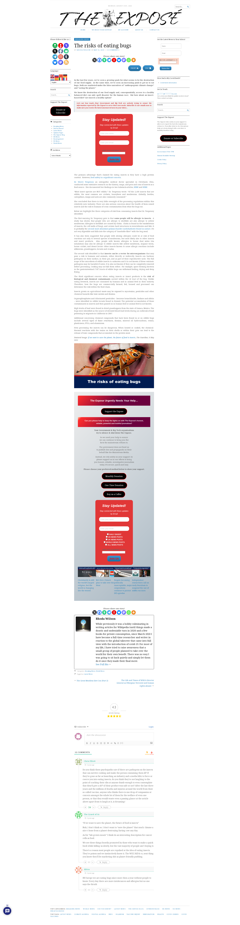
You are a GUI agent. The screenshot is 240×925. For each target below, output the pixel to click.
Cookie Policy (161, 159)
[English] (52, 76)
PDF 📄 (148, 68)
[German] (65, 76)
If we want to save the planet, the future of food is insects (112, 337)
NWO (111, 914)
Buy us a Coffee (114, 494)
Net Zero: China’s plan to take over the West (105, 582)
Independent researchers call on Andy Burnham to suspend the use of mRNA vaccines (140, 585)
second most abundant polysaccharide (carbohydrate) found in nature (119, 229)
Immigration (148, 914)
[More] (133, 60)
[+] (121, 743)
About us (139, 30)
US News (56, 141)
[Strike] (97, 743)
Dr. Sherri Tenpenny (84, 182)
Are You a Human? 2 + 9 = (114, 550)
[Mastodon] (124, 60)
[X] (94, 60)
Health (160, 914)
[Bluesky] (119, 60)
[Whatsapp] (128, 60)
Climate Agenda (81, 914)
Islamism (120, 914)
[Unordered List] (104, 743)
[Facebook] (99, 60)
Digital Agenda (99, 914)
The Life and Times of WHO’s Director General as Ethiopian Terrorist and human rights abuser (135, 683)
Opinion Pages (58, 133)
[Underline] (94, 743)
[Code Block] (111, 743)
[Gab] (104, 60)
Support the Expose (114, 411)
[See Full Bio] (110, 664)
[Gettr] (114, 60)
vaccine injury (133, 914)
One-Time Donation (114, 485)
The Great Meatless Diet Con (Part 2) (92, 680)
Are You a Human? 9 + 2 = (114, 150)
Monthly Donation (114, 476)
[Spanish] (57, 79)
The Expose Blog (59, 135)
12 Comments (113, 50)
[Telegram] (109, 60)
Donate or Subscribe (60, 111)
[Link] (115, 743)
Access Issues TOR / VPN (165, 152)
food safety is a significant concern (106, 177)
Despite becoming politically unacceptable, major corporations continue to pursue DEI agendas (123, 586)
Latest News (57, 130)
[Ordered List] (101, 743)
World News (57, 143)
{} (118, 743)
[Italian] (61, 79)
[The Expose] (120, 18)
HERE (136, 187)
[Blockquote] (108, 743)
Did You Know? (58, 128)
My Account (123, 30)
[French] (65, 79)
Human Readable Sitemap (166, 155)
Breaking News (58, 126)
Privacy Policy (161, 163)
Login (151, 727)
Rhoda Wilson (83, 50)
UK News (56, 137)
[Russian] (57, 76)
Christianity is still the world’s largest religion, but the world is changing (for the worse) (86, 585)
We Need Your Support (102, 30)
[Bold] (87, 743)
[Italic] (90, 743)
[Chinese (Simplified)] (61, 76)
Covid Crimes (173, 914)
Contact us (155, 30)
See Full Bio (102, 664)
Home (82, 30)
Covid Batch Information (168, 83)
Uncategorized (58, 139)
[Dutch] (52, 79)
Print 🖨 (134, 68)
